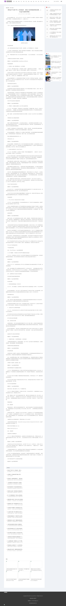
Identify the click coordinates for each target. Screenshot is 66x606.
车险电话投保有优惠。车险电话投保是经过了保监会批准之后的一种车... (15, 488)
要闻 (19, 1)
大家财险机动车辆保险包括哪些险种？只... (15, 536)
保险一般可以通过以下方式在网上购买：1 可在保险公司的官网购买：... (15, 550)
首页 (14, 1)
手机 (43, 1)
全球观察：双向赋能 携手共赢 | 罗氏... (14, 474)
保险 (16, 1)
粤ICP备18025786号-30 (33, 603)
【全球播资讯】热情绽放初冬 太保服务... (14, 482)
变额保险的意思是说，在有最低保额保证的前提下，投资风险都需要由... (15, 521)
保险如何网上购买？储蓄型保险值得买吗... (15, 549)
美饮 (38, 1)
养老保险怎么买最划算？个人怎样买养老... (15, 545)
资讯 (26, 1)
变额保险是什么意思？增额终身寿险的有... (15, 520)
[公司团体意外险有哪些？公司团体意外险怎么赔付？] (48, 75)
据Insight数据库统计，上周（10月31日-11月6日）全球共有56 (14, 471)
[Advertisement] (24, 554)
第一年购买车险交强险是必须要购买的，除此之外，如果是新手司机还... (15, 496)
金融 (31, 1)
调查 (23, 1)
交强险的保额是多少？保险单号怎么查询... (15, 516)
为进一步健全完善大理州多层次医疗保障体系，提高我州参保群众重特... (15, 525)
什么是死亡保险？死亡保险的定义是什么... (15, 511)
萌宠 (41, 1)
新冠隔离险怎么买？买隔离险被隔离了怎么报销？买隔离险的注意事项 (56, 78)
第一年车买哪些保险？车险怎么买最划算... (15, 495)
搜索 (61, 1)
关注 (21, 1)
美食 (36, 1)
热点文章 (48, 7)
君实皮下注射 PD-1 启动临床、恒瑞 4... (14, 470)
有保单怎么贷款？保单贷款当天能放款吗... (15, 491)
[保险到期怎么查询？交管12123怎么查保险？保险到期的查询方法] (48, 64)
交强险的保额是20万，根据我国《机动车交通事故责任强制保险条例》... (15, 517)
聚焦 (28, 1)
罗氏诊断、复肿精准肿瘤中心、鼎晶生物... (15, 478)
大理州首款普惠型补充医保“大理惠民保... (14, 524)
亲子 (48, 1)
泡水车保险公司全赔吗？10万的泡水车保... (15, 532)
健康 (46, 1)
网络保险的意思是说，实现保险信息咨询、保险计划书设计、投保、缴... (15, 542)
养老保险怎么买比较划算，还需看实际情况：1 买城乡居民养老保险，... (15, 546)
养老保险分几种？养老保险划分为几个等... (15, 503)
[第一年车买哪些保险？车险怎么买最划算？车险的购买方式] (48, 59)
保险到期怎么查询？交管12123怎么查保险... (15, 499)
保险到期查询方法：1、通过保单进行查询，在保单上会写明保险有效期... (15, 500)
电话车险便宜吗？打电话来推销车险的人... (15, 486)
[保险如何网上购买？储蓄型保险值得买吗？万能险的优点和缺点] (48, 70)
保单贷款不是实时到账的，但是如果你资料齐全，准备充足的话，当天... (15, 492)
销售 (33, 1)
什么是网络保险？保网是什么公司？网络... (15, 541)
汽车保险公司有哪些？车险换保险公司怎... (15, 507)
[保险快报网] (8, 1)
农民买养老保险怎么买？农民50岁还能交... (15, 528)
